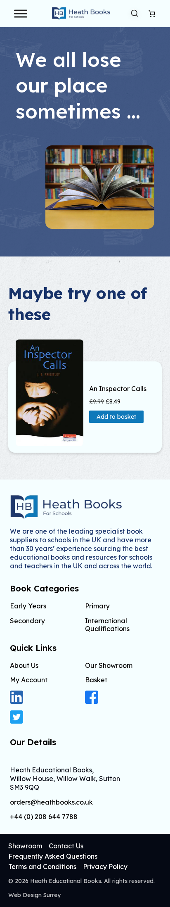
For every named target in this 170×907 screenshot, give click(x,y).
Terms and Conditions (42, 866)
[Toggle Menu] (20, 13)
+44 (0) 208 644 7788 (44, 817)
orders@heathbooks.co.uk (51, 802)
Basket (96, 680)
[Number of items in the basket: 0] (152, 13)
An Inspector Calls (117, 389)
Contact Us (66, 846)
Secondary (27, 621)
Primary (97, 606)
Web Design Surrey (34, 895)
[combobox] (134, 13)
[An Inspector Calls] (49, 393)
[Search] (134, 13)
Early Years (28, 606)
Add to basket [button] (116, 416)
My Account (28, 680)
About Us (24, 665)
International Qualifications (107, 625)
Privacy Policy (105, 866)
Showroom (25, 846)
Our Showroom (108, 665)
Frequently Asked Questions (52, 856)
